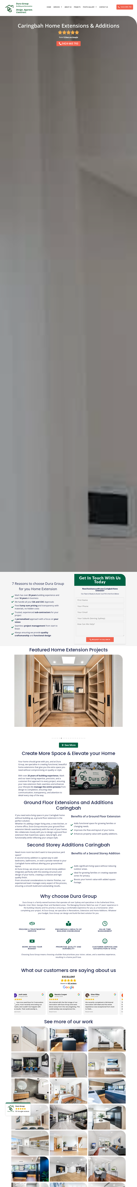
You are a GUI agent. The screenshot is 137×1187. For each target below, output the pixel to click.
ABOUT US (68, 7)
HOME (49, 7)
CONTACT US (103, 7)
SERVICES (56, 7)
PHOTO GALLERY (88, 7)
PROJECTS (77, 7)
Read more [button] (20, 1012)
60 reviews (72, 983)
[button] (14, 1003)
